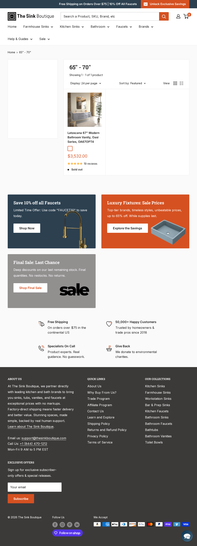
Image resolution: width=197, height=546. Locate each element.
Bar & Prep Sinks (157, 405)
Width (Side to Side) (27, 98)
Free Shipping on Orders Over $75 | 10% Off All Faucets (98, 4)
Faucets (122, 26)
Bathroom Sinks (157, 417)
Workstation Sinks (158, 399)
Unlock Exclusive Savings (168, 4)
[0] (186, 16)
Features (19, 124)
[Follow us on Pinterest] (69, 524)
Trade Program (98, 399)
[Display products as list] (181, 83)
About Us (94, 386)
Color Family (22, 77)
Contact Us (95, 411)
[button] (187, 536)
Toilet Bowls (154, 442)
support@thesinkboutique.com (44, 438)
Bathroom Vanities (158, 436)
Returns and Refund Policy (107, 430)
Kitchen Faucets (157, 411)
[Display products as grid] (175, 83)
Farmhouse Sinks (36, 26)
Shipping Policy (98, 424)
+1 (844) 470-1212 (33, 444)
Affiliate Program (99, 405)
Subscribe (20, 499)
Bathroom (98, 26)
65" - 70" (25, 52)
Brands (144, 26)
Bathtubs (151, 430)
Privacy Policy (97, 436)
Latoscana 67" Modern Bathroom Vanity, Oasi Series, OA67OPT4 (83, 137)
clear (47, 97)
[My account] (178, 16)
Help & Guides (18, 39)
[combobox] (110, 16)
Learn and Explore (100, 417)
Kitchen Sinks (70, 26)
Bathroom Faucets (158, 424)
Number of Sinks (25, 111)
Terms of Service (100, 442)
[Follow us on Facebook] (55, 524)
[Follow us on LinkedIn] (77, 524)
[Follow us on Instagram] (62, 524)
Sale (42, 39)
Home (12, 26)
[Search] (164, 16)
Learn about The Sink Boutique (30, 426)
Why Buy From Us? (101, 392)
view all (45, 65)
